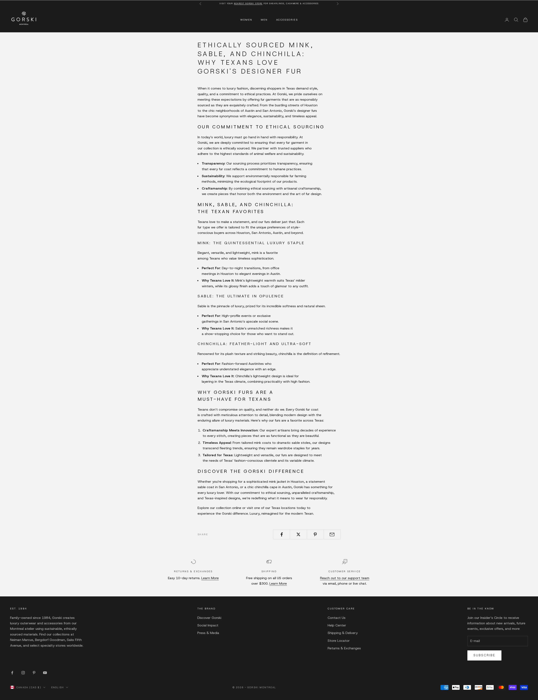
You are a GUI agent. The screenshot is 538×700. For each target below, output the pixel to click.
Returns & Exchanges (344, 648)
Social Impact (207, 625)
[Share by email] (332, 534)
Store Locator (339, 640)
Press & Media (208, 633)
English (57, 687)
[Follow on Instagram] (23, 673)
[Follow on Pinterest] (34, 673)
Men (264, 19)
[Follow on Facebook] (12, 673)
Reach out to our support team (344, 578)
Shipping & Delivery (343, 633)
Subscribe (484, 655)
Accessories (287, 19)
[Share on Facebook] (281, 534)
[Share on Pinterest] (315, 534)
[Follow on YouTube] (45, 673)
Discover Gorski (209, 618)
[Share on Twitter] (298, 534)
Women (246, 19)
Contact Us (336, 618)
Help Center (337, 625)
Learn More (210, 578)
